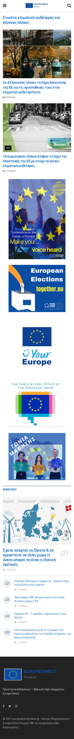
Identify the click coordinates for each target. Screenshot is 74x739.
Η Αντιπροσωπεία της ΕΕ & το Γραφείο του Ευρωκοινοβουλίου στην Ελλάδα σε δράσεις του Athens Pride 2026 (42, 633)
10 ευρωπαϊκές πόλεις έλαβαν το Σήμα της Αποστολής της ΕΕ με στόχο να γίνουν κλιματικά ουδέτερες (35, 161)
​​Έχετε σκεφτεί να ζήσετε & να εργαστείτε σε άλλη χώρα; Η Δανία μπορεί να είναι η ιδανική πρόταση (29, 557)
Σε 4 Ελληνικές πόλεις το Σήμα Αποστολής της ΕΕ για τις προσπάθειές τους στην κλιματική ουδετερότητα (34, 87)
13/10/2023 (10, 171)
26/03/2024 (10, 97)
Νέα (8, 74)
